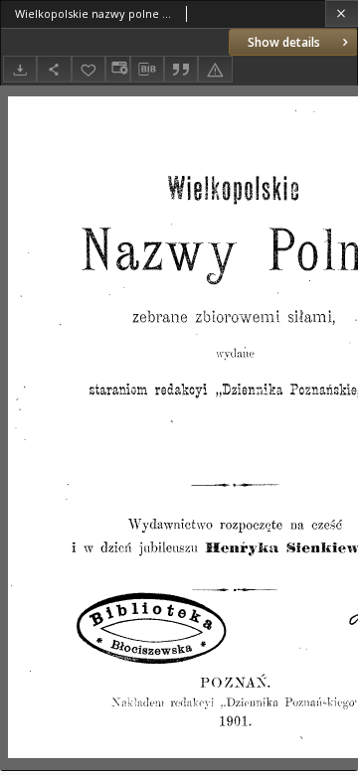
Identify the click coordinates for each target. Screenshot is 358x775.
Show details (284, 42)
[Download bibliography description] (147, 69)
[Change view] (117, 69)
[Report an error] (215, 69)
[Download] (20, 69)
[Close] (341, 13)
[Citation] (181, 69)
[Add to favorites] (88, 69)
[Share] (54, 69)
